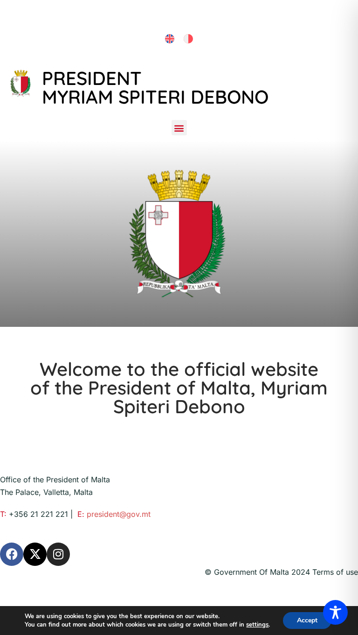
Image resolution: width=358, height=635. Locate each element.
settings (257, 625)
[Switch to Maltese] (188, 39)
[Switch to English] (169, 39)
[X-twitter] (35, 554)
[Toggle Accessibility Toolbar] (335, 612)
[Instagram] (58, 554)
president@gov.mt (119, 514)
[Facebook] (11, 554)
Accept (307, 620)
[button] (179, 127)
